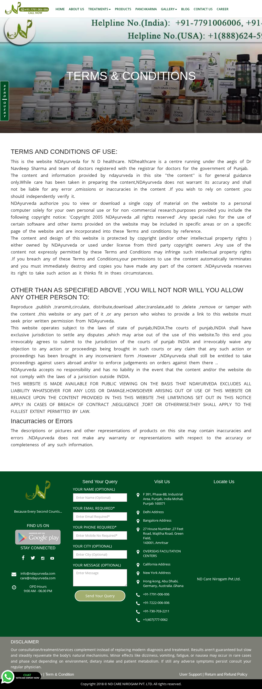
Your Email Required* (94, 508)
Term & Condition (59, 674)
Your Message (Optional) (97, 565)
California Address (156, 564)
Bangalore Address (157, 520)
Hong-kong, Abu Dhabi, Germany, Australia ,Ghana (163, 583)
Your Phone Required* (95, 527)
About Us (76, 9)
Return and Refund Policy (226, 674)
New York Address (157, 573)
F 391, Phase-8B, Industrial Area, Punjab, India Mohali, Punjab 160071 (163, 499)
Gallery (167, 9)
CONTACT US (203, 9)
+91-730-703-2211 (156, 611)
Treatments (98, 9)
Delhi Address (153, 512)
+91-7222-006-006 (156, 603)
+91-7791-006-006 (156, 594)
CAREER (222, 9)
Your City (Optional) (92, 546)
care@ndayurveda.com (38, 578)
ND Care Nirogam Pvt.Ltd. (219, 578)
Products (123, 9)
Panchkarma (146, 9)
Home (60, 9)
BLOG (185, 9)
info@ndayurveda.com (37, 573)
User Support (191, 674)
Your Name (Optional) (94, 489)
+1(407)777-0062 (155, 619)
